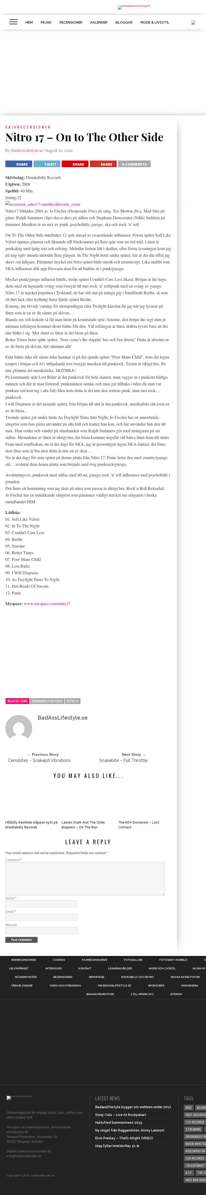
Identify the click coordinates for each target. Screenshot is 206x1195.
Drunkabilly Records (47, 701)
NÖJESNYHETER (25, 977)
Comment (13, 860)
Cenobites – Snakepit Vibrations (39, 760)
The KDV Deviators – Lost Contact (138, 825)
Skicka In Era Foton (185, 977)
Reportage (96, 977)
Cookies (59, 960)
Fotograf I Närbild (173, 960)
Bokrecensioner (24, 960)
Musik (46, 22)
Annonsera (189, 985)
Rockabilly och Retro (137, 977)
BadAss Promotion (100, 994)
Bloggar (124, 22)
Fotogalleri (133, 960)
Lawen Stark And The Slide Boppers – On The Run (83, 825)
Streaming (193, 1129)
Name (10, 898)
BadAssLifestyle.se (27, 150)
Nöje (189, 1107)
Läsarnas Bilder (120, 968)
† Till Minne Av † (142, 994)
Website (11, 925)
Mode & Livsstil (155, 22)
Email (10, 912)
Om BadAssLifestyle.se (114, 985)
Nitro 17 (73, 701)
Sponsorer (156, 985)
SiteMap (176, 994)
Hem (29, 22)
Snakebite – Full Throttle (123, 760)
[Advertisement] (88, 652)
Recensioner (71, 22)
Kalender (99, 22)
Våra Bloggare (22, 985)
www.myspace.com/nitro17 (47, 603)
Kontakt (84, 968)
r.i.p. (189, 1172)
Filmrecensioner (94, 960)
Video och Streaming (65, 985)
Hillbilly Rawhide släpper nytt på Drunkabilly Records (31, 825)
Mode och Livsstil (162, 968)
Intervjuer (53, 968)
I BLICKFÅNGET (18, 968)
